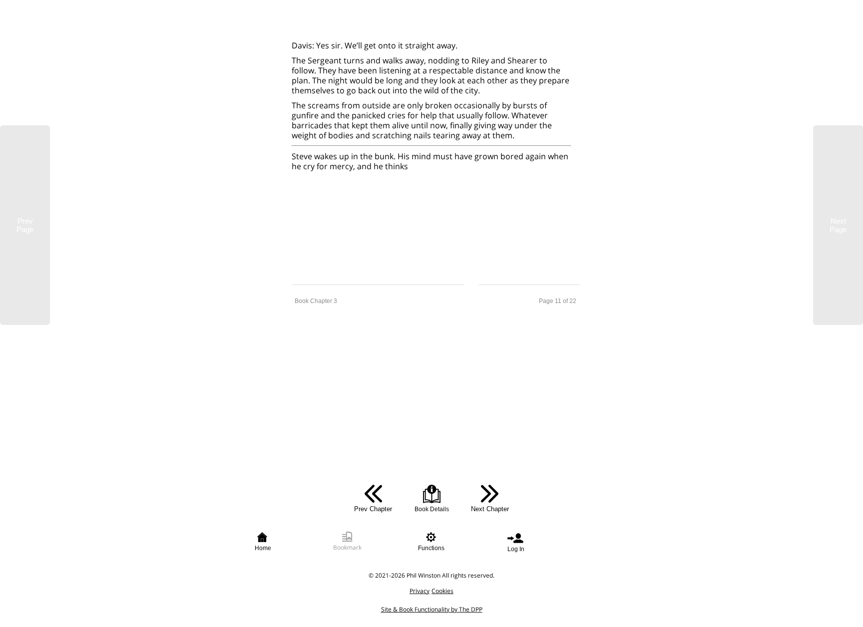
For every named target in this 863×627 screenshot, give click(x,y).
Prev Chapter (373, 509)
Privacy (420, 591)
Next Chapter (490, 509)
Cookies (442, 591)
